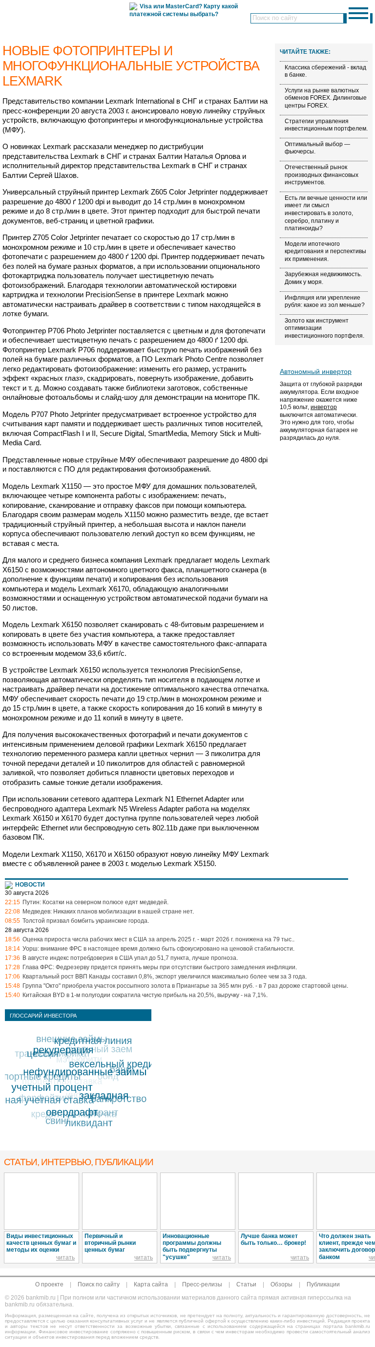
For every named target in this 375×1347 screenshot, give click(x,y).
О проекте (49, 1284)
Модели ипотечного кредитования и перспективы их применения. (325, 251)
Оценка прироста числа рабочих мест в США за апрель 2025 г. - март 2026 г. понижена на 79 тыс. (157, 939)
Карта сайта (151, 1284)
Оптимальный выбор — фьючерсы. (317, 148)
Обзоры (281, 1284)
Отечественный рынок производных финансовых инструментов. (321, 175)
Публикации (323, 1284)
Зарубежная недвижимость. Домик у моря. (323, 278)
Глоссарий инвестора (43, 1016)
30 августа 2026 (27, 893)
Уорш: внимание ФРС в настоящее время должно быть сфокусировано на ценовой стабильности (157, 948)
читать (65, 1257)
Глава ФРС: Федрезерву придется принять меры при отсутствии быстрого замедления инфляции (158, 967)
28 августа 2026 (27, 930)
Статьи (246, 1284)
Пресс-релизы (202, 1284)
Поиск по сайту (99, 1284)
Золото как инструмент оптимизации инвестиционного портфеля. (324, 328)
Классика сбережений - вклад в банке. (325, 71)
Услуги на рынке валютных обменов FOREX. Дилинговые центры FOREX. (326, 98)
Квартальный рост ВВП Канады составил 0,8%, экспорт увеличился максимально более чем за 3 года (163, 976)
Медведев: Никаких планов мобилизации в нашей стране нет (107, 911)
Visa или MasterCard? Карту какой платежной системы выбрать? (183, 10)
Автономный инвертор (316, 371)
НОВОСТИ (30, 884)
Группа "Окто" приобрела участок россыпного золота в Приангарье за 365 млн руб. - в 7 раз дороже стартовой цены (184, 985)
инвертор (324, 407)
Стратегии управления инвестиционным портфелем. (326, 125)
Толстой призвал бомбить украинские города (84, 920)
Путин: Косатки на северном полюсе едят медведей (94, 902)
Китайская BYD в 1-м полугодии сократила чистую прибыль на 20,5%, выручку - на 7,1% (144, 995)
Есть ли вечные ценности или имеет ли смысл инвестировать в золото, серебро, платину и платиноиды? (326, 213)
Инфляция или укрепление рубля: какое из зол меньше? (325, 301)
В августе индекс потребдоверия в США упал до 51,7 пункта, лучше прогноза (129, 958)
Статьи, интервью (78, 1162)
